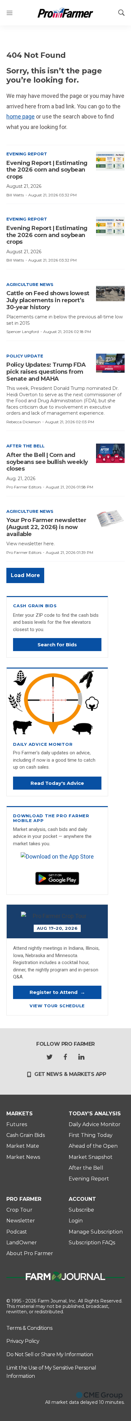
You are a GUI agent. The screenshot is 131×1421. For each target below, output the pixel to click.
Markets (19, 1114)
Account (82, 1199)
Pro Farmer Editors (23, 487)
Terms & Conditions (29, 1328)
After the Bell (25, 445)
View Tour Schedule (57, 1005)
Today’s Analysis (95, 1114)
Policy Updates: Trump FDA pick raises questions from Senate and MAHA (46, 371)
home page (20, 116)
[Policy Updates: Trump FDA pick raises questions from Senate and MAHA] (110, 363)
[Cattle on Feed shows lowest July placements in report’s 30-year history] (110, 291)
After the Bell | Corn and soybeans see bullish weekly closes (47, 462)
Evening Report (26, 153)
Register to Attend (57, 992)
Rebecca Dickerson (23, 421)
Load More (25, 575)
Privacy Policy (22, 1341)
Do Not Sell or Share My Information (49, 1354)
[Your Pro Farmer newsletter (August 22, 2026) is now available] (110, 518)
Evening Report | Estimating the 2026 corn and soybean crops (46, 170)
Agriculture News (29, 284)
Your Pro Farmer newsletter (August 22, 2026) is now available (46, 527)
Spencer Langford (22, 331)
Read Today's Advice (57, 783)
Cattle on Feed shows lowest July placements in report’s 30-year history (47, 300)
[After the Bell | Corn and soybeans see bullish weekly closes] (110, 453)
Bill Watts (15, 195)
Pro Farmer (23, 1199)
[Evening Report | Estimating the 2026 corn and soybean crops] (110, 161)
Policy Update (24, 355)
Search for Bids (57, 645)
